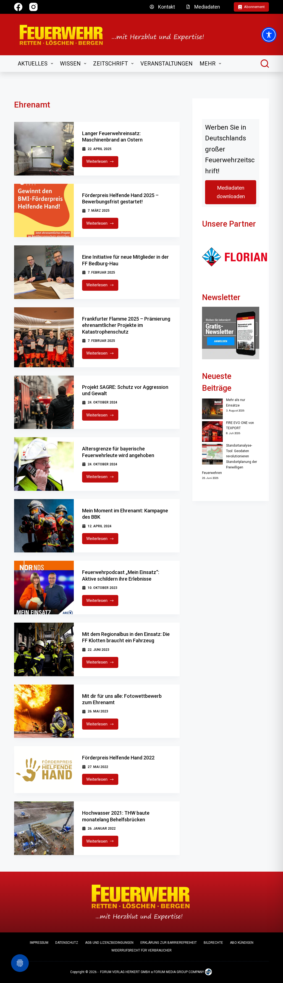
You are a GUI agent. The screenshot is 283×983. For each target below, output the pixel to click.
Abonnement (254, 7)
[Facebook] (18, 7)
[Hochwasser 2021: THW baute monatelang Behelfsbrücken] (44, 828)
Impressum (39, 943)
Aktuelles (33, 63)
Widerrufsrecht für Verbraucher (141, 950)
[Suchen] (265, 63)
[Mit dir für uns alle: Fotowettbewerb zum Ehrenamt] (44, 711)
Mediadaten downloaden (231, 192)
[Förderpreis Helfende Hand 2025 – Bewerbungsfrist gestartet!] (44, 210)
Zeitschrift (110, 63)
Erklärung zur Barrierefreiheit (168, 943)
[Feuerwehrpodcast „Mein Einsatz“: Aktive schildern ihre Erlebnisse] (44, 587)
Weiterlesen (102, 163)
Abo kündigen (241, 943)
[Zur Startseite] (115, 34)
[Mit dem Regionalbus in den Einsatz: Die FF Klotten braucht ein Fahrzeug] (44, 649)
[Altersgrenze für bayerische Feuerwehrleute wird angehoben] (44, 464)
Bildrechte (213, 943)
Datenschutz (66, 943)
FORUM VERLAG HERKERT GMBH (125, 972)
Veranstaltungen (166, 63)
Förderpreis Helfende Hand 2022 (118, 758)
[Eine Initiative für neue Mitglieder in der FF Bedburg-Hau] (44, 272)
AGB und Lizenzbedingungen (109, 943)
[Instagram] (33, 7)
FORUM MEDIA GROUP (171, 972)
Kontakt (166, 7)
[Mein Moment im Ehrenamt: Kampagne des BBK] (44, 526)
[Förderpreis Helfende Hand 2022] (44, 769)
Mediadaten (207, 7)
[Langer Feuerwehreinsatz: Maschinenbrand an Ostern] (44, 148)
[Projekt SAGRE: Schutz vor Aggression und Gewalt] (44, 402)
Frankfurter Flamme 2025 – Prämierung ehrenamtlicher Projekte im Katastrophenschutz (126, 325)
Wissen (70, 63)
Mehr (208, 63)
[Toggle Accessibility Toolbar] (269, 35)
